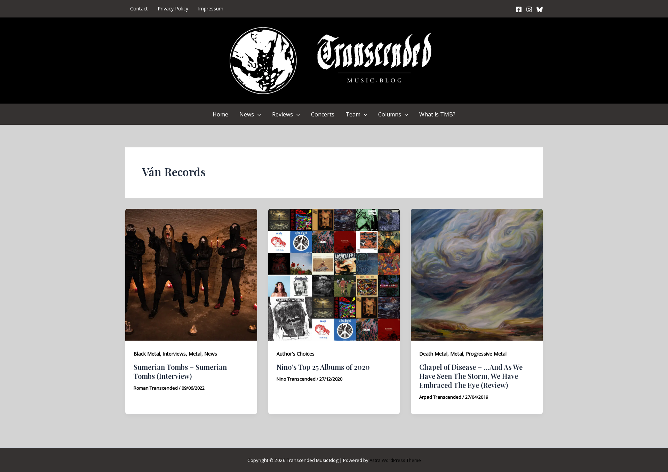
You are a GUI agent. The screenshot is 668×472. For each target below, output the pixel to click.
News (246, 114)
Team (352, 114)
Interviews (174, 353)
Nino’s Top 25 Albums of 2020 (323, 367)
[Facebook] (519, 9)
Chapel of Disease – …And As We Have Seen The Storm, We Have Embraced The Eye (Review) (471, 376)
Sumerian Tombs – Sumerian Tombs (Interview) (180, 371)
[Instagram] (529, 9)
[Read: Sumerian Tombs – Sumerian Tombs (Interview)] (191, 274)
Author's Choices (296, 353)
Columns (389, 114)
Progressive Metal (486, 353)
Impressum (210, 8)
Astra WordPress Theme (395, 460)
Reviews (282, 114)
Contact (139, 8)
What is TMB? (437, 114)
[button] (257, 114)
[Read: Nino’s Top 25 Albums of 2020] (334, 274)
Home (220, 114)
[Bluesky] (539, 9)
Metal (195, 353)
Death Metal (433, 353)
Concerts (322, 114)
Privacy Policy (173, 8)
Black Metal (147, 353)
